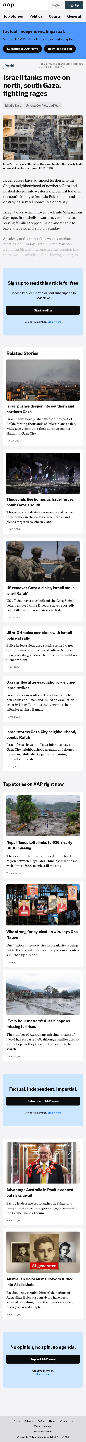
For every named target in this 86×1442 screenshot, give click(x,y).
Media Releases (43, 1426)
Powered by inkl (43, 1431)
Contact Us (66, 1421)
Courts (55, 16)
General (74, 16)
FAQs (41, 1421)
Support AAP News (43, 1359)
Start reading (43, 310)
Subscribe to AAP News (22, 49)
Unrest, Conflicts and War (43, 105)
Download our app (60, 49)
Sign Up (74, 5)
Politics (35, 16)
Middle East (13, 105)
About (52, 1421)
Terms (17, 1421)
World (9, 65)
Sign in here (54, 321)
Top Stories (13, 16)
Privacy (29, 1421)
